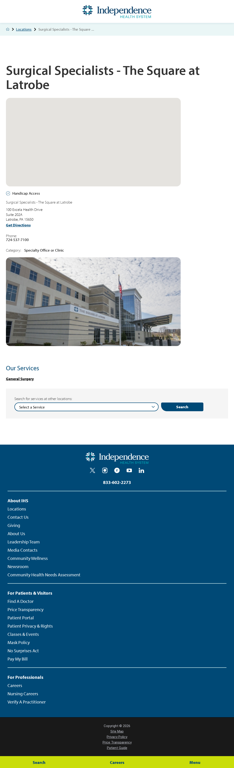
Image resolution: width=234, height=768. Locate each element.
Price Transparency (25, 609)
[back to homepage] (7, 29)
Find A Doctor (21, 601)
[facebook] (117, 470)
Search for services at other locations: (43, 398)
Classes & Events (23, 634)
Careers (15, 685)
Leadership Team (24, 542)
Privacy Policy (117, 737)
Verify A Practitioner (27, 702)
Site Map (117, 731)
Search (182, 406)
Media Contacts (22, 550)
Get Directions (18, 225)
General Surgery (20, 378)
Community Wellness (28, 558)
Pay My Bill (18, 659)
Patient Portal (21, 617)
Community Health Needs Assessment (44, 574)
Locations (24, 29)
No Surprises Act (23, 650)
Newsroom (18, 566)
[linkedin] (141, 470)
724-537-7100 (17, 239)
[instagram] (105, 470)
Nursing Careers (23, 693)
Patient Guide (117, 748)
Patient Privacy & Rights (30, 626)
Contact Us (18, 517)
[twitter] (92, 470)
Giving (14, 525)
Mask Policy (19, 642)
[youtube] (129, 470)
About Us (16, 533)
